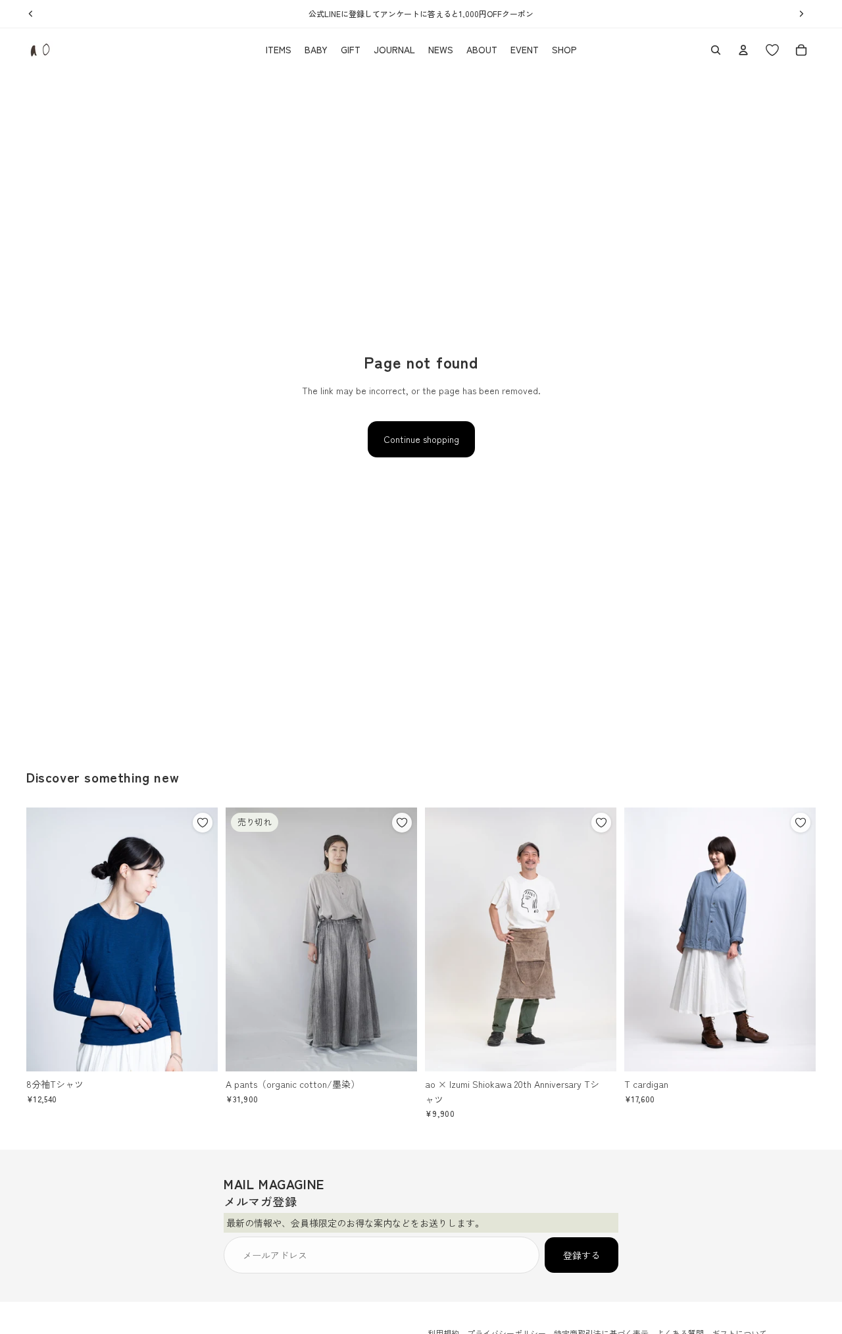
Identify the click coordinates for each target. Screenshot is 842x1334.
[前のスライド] (46, 939)
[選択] (197, 1051)
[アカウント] (743, 50)
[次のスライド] (198, 939)
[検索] (715, 50)
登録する (581, 1255)
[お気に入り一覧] (772, 50)
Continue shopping (421, 439)
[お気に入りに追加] (202, 823)
